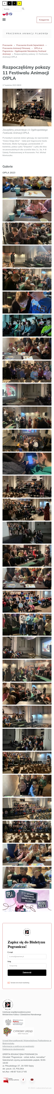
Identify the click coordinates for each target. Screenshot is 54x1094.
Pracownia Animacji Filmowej (27, 33)
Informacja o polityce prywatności (18, 1046)
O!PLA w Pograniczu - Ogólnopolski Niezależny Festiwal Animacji (24, 51)
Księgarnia (44, 19)
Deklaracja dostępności (13, 1049)
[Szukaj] (23, 9)
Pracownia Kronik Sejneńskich (30, 45)
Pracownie (7, 45)
